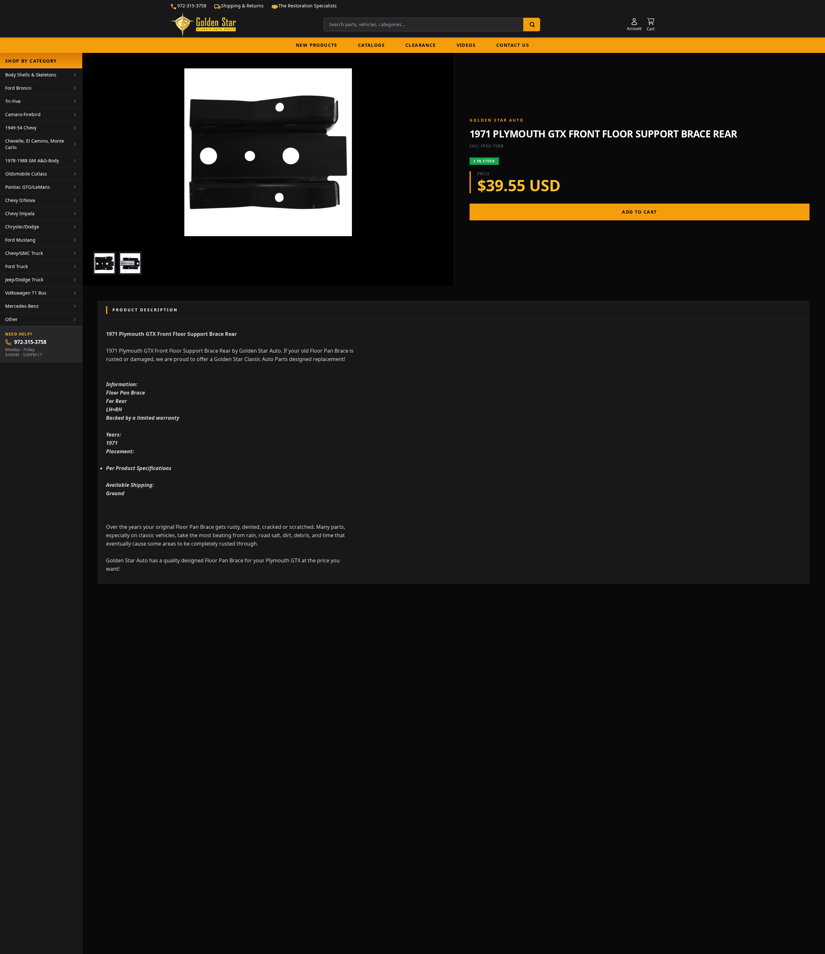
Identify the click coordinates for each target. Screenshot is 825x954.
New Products (316, 45)
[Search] (531, 24)
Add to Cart (639, 212)
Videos (466, 45)
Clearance (420, 45)
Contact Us (512, 45)
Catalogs (371, 45)
